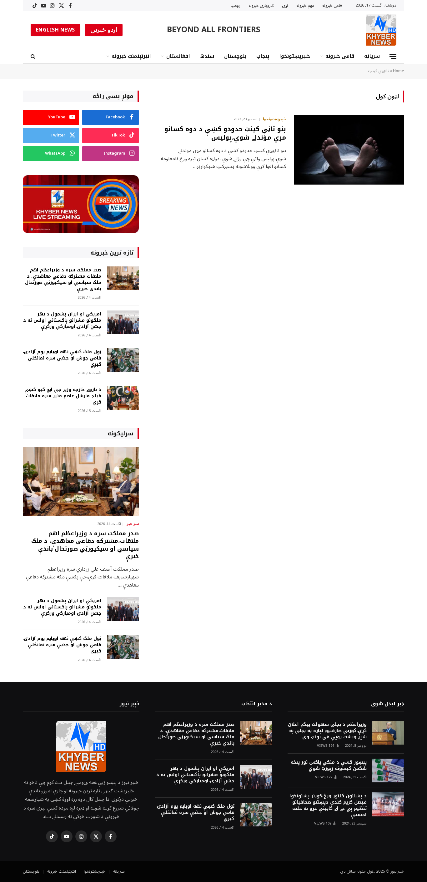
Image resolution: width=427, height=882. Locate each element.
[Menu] (392, 56)
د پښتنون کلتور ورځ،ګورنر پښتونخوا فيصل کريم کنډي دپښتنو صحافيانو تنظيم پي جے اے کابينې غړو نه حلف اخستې (328, 805)
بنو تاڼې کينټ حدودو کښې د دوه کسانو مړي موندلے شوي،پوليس (225, 133)
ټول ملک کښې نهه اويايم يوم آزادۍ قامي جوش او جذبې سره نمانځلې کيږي (62, 358)
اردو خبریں (104, 30)
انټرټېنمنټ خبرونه (131, 56)
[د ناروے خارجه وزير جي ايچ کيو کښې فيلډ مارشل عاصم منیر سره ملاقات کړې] (123, 398)
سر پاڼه (119, 871)
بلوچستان (235, 56)
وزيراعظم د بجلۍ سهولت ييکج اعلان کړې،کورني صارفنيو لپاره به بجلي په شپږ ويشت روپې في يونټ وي (327, 730)
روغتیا (235, 5)
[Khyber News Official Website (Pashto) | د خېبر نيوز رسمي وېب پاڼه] (381, 30)
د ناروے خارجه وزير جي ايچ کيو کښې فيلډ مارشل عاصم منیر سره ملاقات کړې (62, 396)
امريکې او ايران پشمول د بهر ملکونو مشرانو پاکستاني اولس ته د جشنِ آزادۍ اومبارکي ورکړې (62, 320)
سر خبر (133, 524)
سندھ (207, 56)
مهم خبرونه (305, 5)
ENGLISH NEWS (55, 30)
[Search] (34, 56)
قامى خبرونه (332, 5)
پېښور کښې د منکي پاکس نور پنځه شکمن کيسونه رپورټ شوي (329, 765)
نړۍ (285, 5)
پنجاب (262, 56)
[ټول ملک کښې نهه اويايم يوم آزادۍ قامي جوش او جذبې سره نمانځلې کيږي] (123, 360)
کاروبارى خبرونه (261, 5)
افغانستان (178, 56)
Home (398, 71)
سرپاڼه (372, 56)
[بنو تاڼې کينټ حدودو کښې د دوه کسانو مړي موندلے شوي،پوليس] (349, 150)
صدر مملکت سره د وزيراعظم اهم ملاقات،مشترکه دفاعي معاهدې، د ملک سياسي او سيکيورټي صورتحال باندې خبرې (63, 279)
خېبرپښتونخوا (294, 56)
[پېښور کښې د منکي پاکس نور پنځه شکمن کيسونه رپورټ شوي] (388, 771)
